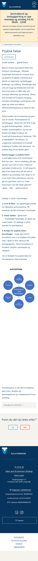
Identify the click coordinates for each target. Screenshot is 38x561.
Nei (24, 427)
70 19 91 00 (19, 467)
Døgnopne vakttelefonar (21, 490)
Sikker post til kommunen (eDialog (18, 471)
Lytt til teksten (9, 57)
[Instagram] (22, 512)
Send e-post (19, 475)
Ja (13, 427)
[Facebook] (17, 512)
